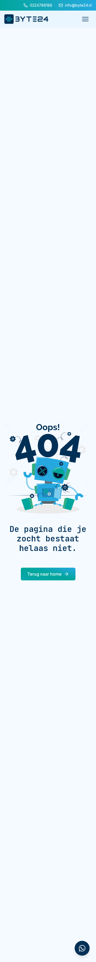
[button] (85, 19)
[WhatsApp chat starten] (82, 948)
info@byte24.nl (78, 5)
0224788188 (41, 5)
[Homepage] (26, 19)
